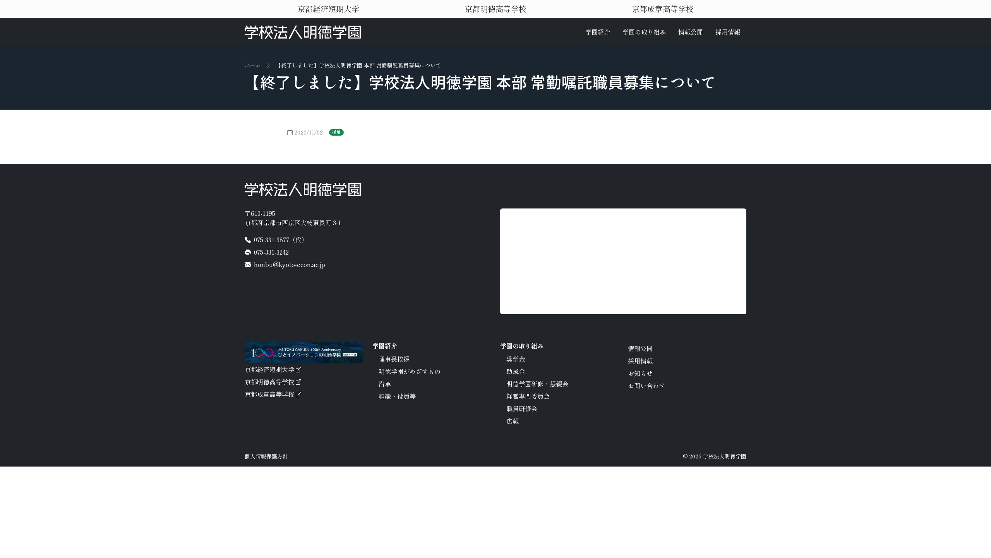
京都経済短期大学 (328, 8)
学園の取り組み (644, 31)
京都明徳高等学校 (495, 8)
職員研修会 (521, 408)
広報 (512, 420)
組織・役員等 (397, 396)
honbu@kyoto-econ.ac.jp (289, 264)
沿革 (385, 383)
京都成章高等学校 (663, 8)
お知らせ (640, 373)
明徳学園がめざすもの (410, 371)
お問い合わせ (646, 385)
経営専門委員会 (528, 396)
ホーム (253, 65)
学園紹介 (597, 31)
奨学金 (515, 358)
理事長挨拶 (394, 358)
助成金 (515, 371)
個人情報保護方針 (266, 456)
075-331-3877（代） (281, 239)
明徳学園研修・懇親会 (537, 383)
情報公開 (690, 31)
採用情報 (727, 31)
